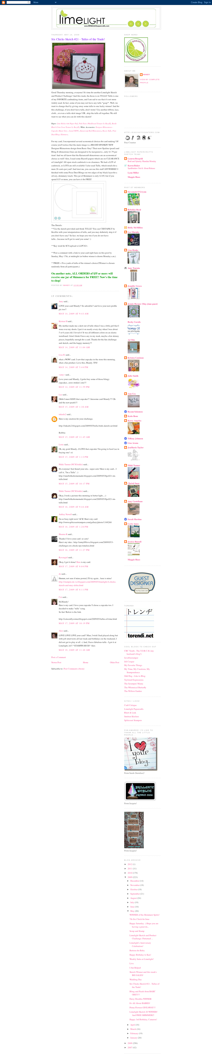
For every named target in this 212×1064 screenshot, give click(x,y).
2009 (130, 877)
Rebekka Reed (134, 209)
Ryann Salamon (135, 411)
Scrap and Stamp (137, 931)
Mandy (146, 74)
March (133, 1029)
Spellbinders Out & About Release (141, 168)
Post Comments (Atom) (74, 668)
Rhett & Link (130, 712)
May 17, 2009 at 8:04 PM (73, 566)
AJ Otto (131, 339)
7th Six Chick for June (139, 919)
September (135, 893)
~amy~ (62, 374)
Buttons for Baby (137, 950)
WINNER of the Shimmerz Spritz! (144, 914)
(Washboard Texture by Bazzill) (99, 123)
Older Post (114, 662)
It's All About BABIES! (140, 1003)
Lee (61, 394)
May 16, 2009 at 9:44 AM (74, 506)
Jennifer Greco (135, 285)
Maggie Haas (134, 176)
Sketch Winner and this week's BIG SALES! (143, 973)
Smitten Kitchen (131, 716)
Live (132, 963)
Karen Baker (134, 165)
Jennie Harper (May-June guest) (143, 303)
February (134, 1033)
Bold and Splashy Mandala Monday (142, 161)
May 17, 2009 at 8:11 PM (73, 589)
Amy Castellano (135, 501)
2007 (130, 1047)
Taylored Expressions (133, 679)
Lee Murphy (133, 231)
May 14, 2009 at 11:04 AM (74, 347)
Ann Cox (132, 393)
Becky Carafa (134, 321)
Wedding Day (136, 979)
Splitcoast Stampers (133, 720)
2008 (130, 1043)
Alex (61, 630)
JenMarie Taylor (136, 447)
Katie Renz (133, 416)
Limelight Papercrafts (133, 708)
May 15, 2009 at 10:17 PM (74, 483)
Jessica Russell (134, 541)
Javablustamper (131, 657)
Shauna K (63, 534)
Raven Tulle (107, 131)
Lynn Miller (133, 172)
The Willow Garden (133, 691)
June (132, 906)
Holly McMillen (135, 227)
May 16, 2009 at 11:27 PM (74, 549)
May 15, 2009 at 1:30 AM (74, 406)
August (133, 898)
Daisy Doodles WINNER (141, 998)
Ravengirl (63, 557)
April (132, 1024)
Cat (60, 597)
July (132, 902)
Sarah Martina (135, 519)
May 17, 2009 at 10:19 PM (74, 623)
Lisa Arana (133, 442)
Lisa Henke (133, 250)
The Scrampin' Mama (133, 683)
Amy (61, 301)
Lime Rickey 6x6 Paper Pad (67, 123)
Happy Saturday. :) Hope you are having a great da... (144, 925)
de (60, 573)
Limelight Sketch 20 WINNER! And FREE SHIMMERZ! (144, 1013)
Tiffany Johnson (135, 438)
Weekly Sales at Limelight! (142, 959)
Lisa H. (62, 354)
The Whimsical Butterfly (135, 687)
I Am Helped (135, 967)
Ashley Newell (65, 514)
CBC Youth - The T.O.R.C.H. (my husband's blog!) (139, 652)
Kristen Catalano (136, 357)
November (135, 885)
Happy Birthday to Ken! (140, 954)
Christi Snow (133, 483)
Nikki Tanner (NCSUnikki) (71, 464)
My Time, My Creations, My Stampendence (137, 670)
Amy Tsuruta (134, 267)
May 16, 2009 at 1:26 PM (73, 526)
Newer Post (56, 662)
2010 (130, 872)
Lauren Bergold (135, 158)
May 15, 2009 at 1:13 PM (73, 456)
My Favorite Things (133, 665)
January (134, 1037)
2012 (130, 864)
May (132, 910)
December (135, 880)
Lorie (61, 444)
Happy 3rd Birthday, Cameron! (143, 1019)
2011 (130, 868)
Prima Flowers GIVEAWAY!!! (143, 1007)
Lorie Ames (133, 523)
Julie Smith (133, 375)
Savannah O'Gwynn (137, 191)
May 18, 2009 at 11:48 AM (74, 649)
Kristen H (63, 321)
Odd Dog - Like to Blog (134, 675)
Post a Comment (58, 657)
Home (85, 662)
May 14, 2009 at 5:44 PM (73, 367)
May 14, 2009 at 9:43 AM (74, 313)
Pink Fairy (83, 123)
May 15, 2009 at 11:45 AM (74, 436)
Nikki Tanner (134, 465)
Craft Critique (130, 705)
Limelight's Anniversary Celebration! (140, 944)
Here (79, 562)
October (134, 889)
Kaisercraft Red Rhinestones (91, 131)
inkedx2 (62, 414)
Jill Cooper (129, 661)
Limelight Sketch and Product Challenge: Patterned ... (143, 937)
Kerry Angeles (134, 420)
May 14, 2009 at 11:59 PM (74, 386)
